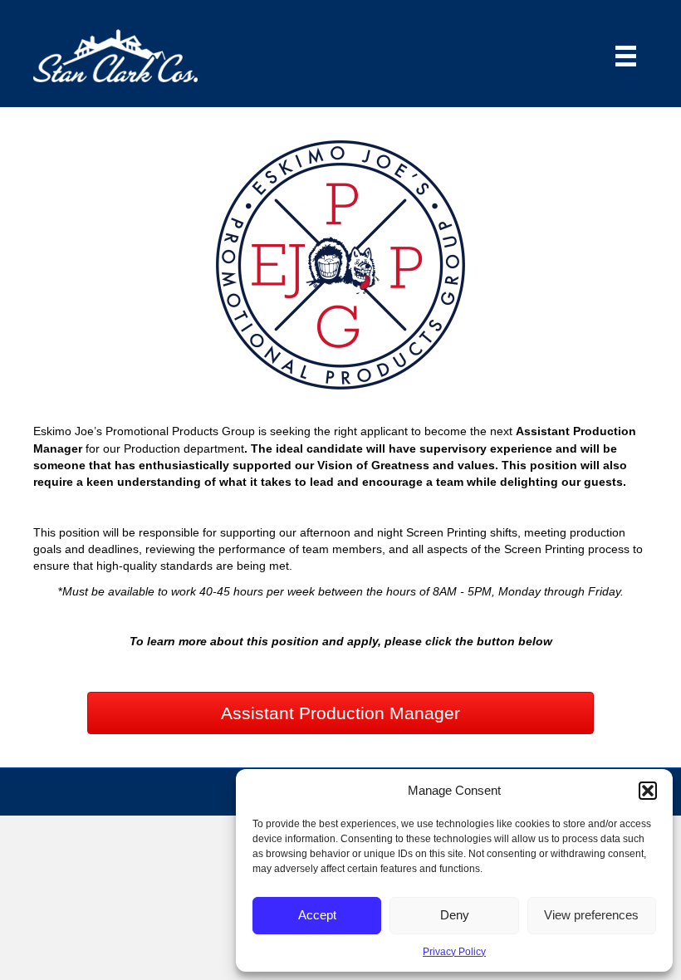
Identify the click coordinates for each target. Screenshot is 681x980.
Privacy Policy (454, 952)
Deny (454, 915)
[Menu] (626, 56)
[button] (647, 790)
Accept (317, 915)
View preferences (591, 915)
